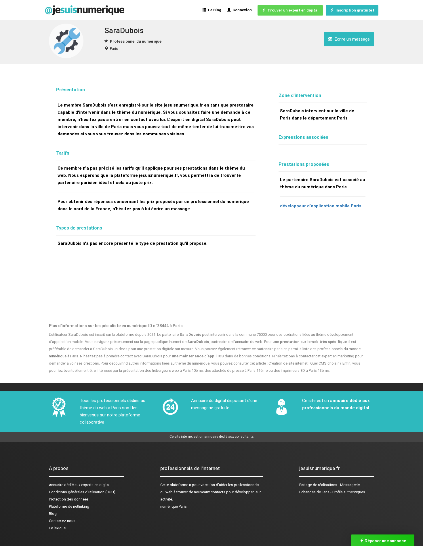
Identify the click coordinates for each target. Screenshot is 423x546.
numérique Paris (173, 506)
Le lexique (57, 528)
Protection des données (69, 499)
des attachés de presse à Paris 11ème (236, 370)
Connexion (241, 10)
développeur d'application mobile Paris (320, 205)
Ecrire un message (351, 39)
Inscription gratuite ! (354, 10)
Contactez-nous (62, 521)
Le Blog (213, 10)
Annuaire (56, 485)
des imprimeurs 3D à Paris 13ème (301, 370)
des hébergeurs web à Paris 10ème (174, 370)
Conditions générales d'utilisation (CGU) (82, 492)
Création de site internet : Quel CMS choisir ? (305, 363)
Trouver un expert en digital (292, 10)
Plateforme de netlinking (69, 506)
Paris (114, 48)
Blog (53, 513)
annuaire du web (248, 342)
